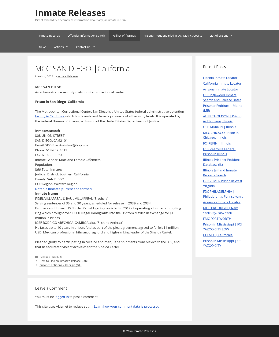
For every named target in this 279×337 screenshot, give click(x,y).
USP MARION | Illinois (219, 127)
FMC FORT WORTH (217, 218)
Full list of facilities (124, 35)
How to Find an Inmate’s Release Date (63, 261)
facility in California (50, 116)
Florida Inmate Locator (220, 77)
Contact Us (83, 47)
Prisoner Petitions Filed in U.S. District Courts (172, 35)
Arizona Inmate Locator (220, 89)
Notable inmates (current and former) (63, 189)
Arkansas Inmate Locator (221, 202)
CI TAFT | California (218, 235)
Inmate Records (49, 35)
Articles (59, 47)
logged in (62, 297)
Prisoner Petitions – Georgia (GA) (60, 265)
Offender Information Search (86, 35)
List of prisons (219, 35)
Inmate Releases (70, 12)
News (42, 47)
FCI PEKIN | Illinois (217, 143)
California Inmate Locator (222, 83)
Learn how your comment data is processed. (127, 306)
